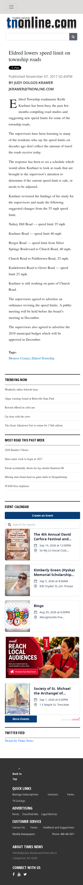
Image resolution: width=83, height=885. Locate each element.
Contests (53, 794)
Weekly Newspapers (23, 834)
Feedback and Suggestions (58, 827)
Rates (15, 814)
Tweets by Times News (19, 740)
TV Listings (18, 801)
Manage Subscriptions (25, 794)
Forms (70, 794)
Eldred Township (43, 358)
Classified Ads (30, 814)
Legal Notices (49, 814)
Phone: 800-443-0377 (63, 834)
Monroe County (19, 358)
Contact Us (18, 827)
